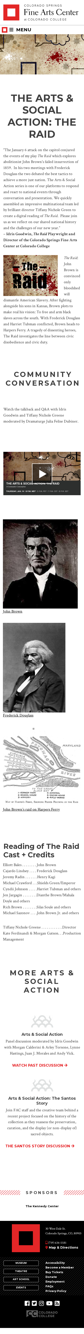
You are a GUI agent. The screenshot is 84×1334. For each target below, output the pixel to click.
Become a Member (59, 1267)
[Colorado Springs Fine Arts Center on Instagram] (41, 1303)
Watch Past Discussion (37, 1065)
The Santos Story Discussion (37, 1146)
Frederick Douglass (18, 715)
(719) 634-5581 (56, 1243)
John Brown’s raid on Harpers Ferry (31, 809)
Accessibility (55, 1262)
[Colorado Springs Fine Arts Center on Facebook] (27, 1303)
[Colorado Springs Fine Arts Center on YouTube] (49, 1303)
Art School (21, 1279)
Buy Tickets (54, 1272)
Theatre (21, 1271)
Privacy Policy (55, 1291)
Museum (21, 1263)
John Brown (12, 611)
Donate (51, 1277)
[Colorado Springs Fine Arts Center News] (57, 1303)
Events (21, 1287)
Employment (55, 1281)
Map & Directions (63, 1247)
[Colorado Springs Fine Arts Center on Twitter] (34, 1303)
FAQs (49, 1286)
